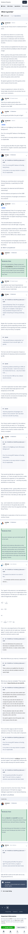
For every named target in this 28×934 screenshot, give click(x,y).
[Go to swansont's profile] (2, 253)
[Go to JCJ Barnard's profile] (2, 16)
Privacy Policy (8, 911)
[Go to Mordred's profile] (2, 99)
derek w (7, 845)
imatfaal (7, 111)
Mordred (7, 98)
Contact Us (15, 911)
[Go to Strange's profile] (2, 155)
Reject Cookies (21, 927)
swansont (7, 252)
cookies (10, 918)
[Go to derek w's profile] (2, 846)
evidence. (17, 758)
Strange (7, 155)
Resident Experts (14, 98)
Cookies (21, 911)
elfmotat (7, 564)
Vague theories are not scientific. (15, 683)
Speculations (17, 16)
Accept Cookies (8, 927)
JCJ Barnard (6, 16)
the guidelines (9, 266)
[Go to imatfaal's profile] (2, 112)
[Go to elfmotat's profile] (2, 564)
